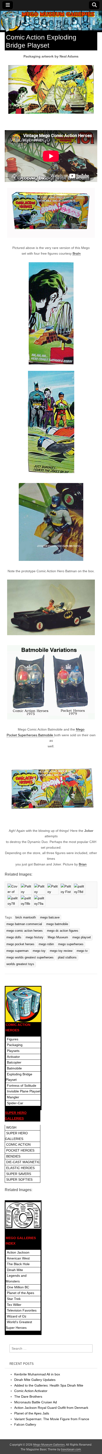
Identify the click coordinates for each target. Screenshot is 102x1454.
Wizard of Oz (16, 1316)
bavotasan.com (71, 1449)
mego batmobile (57, 924)
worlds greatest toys (20, 964)
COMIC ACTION (18, 1144)
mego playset (81, 937)
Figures (12, 1039)
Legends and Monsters (16, 1278)
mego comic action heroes (24, 930)
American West (18, 1258)
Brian (83, 864)
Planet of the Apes (20, 1293)
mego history (34, 937)
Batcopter (14, 1062)
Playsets (13, 1051)
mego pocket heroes (20, 944)
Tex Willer (14, 1305)
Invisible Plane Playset (23, 1091)
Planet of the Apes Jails (31, 1413)
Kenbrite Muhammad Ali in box (37, 1374)
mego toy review (61, 951)
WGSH (11, 1127)
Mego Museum (58, 937)
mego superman (17, 951)
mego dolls (13, 937)
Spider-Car (15, 1103)
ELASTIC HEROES (20, 1168)
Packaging (15, 1045)
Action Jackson (18, 1252)
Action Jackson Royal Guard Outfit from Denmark (51, 1408)
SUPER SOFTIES (19, 1179)
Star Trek (14, 1299)
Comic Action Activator (30, 1391)
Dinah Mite (15, 1270)
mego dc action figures (62, 930)
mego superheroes (70, 944)
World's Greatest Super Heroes (19, 1325)
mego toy (39, 951)
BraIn (77, 253)
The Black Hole (18, 1264)
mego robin (46, 944)
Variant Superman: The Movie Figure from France (51, 1419)
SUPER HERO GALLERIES (16, 1136)
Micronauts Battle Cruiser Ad (35, 1402)
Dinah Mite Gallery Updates (35, 1380)
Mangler (13, 1097)
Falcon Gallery (25, 1424)
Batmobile (14, 1068)
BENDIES (13, 1156)
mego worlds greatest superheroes (30, 957)
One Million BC (18, 1287)
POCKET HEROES (20, 1150)
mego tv (82, 951)
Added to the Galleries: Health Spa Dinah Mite (48, 1385)
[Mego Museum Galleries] (51, 21)
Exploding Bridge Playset (19, 1077)
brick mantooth (25, 917)
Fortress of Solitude (21, 1085)
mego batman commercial (24, 924)
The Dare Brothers (28, 1396)
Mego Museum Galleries (49, 1444)
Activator (13, 1057)
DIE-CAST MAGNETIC (23, 1162)
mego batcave (50, 917)
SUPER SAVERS (18, 1174)
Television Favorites (22, 1310)
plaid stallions (67, 957)
